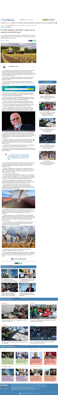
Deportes (21, 22)
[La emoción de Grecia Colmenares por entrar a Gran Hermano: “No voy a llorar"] (50, 355)
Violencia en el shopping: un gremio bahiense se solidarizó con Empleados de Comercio (47, 114)
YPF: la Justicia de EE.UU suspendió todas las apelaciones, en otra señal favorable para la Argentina (10, 280)
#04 (40, 135)
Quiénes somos (14, 384)
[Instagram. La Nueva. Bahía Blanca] (4, 387)
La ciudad (3, 22)
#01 (40, 86)
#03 (40, 119)
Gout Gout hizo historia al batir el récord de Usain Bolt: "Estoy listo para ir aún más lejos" (47, 147)
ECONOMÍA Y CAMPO (6, 366)
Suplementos (31, 22)
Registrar (30, 89)
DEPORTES (4, 349)
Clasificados (38, 22)
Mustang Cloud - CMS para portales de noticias (30, 393)
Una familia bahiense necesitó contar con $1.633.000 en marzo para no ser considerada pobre (27, 280)
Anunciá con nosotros (23, 384)
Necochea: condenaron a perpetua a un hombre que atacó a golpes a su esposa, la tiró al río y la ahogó (50, 378)
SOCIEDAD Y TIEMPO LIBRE (36, 366)
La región (13, 22)
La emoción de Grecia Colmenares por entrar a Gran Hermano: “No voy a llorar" (50, 361)
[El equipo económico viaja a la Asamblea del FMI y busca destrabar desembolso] (27, 287)
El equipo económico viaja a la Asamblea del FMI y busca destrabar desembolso (27, 294)
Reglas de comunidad (42, 384)
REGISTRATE (45, 19)
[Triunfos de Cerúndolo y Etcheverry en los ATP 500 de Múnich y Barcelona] (22, 355)
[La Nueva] (8, 20)
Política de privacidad (32, 384)
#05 (40, 151)
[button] (29, 41)
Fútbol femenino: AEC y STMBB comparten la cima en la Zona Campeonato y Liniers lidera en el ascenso (8, 361)
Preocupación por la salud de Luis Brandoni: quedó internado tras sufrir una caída (35, 361)
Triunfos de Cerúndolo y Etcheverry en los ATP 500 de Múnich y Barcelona (22, 361)
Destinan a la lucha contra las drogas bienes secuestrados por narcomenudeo (47, 130)
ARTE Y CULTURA (34, 349)
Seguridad (25, 22)
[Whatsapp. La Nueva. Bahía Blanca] (0, 387)
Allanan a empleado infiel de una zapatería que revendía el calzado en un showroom (47, 97)
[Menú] (1, 20)
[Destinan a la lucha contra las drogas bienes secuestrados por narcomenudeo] (47, 122)
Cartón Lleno (44, 22)
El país (16, 22)
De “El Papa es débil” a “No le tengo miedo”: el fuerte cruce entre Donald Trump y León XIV (35, 378)
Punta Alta (7, 22)
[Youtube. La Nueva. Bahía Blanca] (5, 387)
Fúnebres (50, 22)
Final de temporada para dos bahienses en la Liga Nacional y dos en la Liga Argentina (47, 163)
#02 (40, 102)
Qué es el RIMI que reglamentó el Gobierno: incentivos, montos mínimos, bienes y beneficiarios (9, 294)
